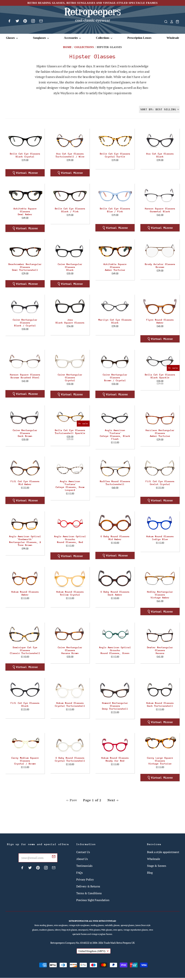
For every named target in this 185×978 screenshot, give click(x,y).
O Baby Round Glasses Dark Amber (115, 593)
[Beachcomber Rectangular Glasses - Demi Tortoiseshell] (25, 250)
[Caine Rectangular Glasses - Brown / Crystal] (115, 361)
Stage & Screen (156, 866)
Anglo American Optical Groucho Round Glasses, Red (70, 539)
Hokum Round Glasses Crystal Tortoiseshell (70, 704)
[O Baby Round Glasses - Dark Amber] (115, 578)
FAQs (79, 873)
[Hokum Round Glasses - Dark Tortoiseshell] (160, 689)
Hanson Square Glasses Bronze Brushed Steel (25, 376)
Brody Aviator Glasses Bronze (160, 265)
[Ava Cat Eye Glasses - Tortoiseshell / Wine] (70, 140)
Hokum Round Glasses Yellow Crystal (70, 593)
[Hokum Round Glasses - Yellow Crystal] (70, 578)
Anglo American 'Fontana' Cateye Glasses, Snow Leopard (70, 485)
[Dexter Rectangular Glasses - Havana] (160, 634)
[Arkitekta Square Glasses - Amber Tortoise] (115, 250)
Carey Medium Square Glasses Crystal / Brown (25, 761)
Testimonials (84, 866)
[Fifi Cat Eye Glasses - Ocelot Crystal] (160, 468)
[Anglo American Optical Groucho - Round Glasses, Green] (115, 634)
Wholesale (173, 37)
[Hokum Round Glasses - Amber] (25, 578)
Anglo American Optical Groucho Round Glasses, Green (115, 650)
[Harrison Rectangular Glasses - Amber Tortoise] (160, 417)
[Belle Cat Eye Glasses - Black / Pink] (70, 195)
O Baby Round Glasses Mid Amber (115, 538)
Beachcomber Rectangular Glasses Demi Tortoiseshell (25, 267)
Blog (150, 873)
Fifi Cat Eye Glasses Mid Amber (25, 483)
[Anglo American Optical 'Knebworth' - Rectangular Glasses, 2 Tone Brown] (25, 523)
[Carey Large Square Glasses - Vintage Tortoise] (160, 744)
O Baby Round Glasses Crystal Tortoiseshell (70, 759)
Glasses (11, 37)
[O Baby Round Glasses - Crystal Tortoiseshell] (70, 744)
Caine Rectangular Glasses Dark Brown (25, 433)
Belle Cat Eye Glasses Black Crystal (25, 155)
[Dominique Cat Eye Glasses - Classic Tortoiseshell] (25, 634)
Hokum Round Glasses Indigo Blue (160, 538)
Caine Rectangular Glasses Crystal (70, 377)
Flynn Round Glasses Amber (160, 321)
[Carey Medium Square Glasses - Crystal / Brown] (25, 744)
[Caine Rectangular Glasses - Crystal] (70, 361)
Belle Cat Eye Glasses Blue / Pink (115, 210)
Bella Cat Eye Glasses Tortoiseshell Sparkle (70, 431)
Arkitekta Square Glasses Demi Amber (25, 211)
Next (111, 800)
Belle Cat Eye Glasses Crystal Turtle (115, 155)
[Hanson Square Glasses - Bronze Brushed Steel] (25, 361)
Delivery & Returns (88, 886)
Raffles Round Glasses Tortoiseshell (115, 483)
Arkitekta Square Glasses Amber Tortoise (115, 267)
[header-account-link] (170, 21)
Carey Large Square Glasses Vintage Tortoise (160, 761)
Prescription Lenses (139, 37)
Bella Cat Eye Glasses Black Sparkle (160, 376)
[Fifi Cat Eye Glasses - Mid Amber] (25, 468)
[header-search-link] (165, 21)
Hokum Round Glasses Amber (25, 593)
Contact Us (83, 852)
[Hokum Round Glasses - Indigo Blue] (160, 523)
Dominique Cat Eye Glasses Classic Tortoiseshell (25, 650)
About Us (82, 859)
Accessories (71, 37)
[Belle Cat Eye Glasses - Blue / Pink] (115, 195)
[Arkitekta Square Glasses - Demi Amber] (25, 195)
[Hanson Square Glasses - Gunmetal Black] (160, 195)
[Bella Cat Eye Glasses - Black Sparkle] (160, 361)
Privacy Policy (85, 879)
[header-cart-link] (176, 21)
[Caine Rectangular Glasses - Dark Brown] (25, 417)
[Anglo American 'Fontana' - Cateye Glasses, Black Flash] (115, 417)
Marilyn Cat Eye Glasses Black (115, 321)
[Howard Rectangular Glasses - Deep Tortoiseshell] (115, 689)
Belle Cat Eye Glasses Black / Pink (70, 210)
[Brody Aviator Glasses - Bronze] (160, 250)
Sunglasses (40, 37)
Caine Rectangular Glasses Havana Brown (70, 650)
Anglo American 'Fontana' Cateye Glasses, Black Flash (115, 434)
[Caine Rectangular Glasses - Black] (70, 250)
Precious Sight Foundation (92, 900)
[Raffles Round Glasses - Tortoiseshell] (115, 468)
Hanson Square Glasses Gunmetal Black (160, 210)
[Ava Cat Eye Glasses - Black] (160, 140)
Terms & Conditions (89, 893)
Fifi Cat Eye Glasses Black (25, 704)
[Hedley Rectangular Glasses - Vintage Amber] (160, 578)
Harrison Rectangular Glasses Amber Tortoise (160, 433)
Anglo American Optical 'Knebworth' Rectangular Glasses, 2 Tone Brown (25, 540)
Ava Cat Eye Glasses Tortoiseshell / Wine (70, 155)
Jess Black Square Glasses (70, 321)
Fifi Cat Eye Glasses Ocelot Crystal (160, 483)
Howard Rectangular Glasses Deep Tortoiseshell (115, 706)
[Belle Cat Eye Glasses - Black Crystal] (25, 140)
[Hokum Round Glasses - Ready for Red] (115, 744)
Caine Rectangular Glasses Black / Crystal (25, 322)
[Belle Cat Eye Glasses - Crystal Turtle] (115, 140)
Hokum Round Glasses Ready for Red (115, 759)
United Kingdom (92, 951)
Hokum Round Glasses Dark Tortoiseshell (160, 704)
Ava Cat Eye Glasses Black (160, 155)
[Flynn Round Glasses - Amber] (160, 306)
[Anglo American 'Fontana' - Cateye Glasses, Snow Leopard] (70, 468)
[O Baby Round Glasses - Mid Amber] (115, 523)
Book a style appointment (163, 852)
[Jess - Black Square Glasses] (70, 306)
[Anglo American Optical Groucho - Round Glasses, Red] (70, 523)
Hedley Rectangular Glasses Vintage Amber (160, 594)
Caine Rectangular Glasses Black (70, 267)
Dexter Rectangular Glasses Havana (160, 650)
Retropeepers (57, 942)
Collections (103, 37)
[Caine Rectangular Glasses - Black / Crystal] (25, 306)
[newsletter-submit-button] (53, 857)
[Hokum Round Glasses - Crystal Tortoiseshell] (70, 689)
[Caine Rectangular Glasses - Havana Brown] (70, 634)
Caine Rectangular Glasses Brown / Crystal (115, 377)
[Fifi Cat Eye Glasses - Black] (25, 689)
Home (67, 47)
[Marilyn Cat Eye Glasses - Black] (115, 306)
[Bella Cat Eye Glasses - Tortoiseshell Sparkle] (70, 417)
